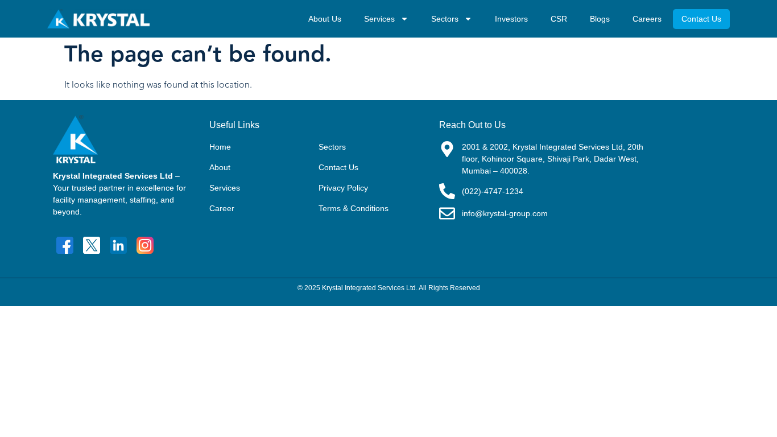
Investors (511, 18)
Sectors (444, 18)
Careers (647, 18)
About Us (324, 18)
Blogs (600, 18)
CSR (559, 18)
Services (379, 18)
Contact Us (701, 18)
